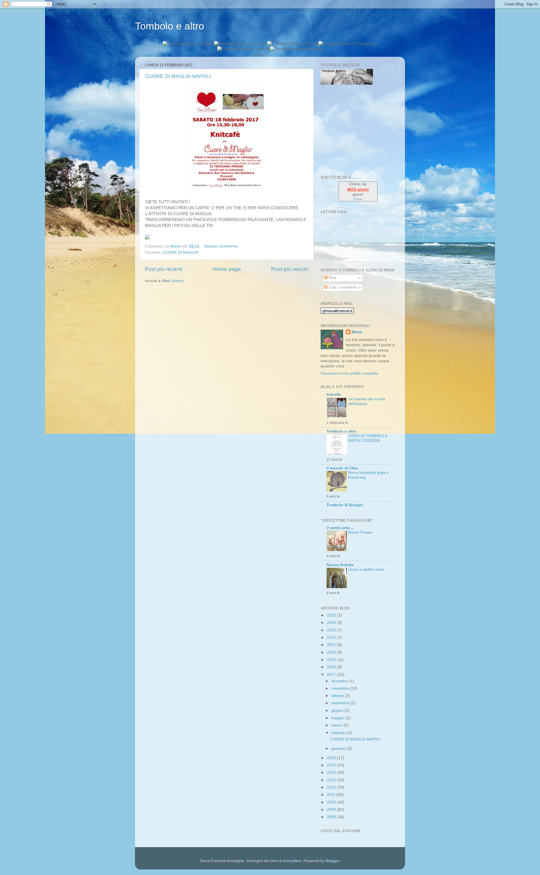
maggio (338, 718)
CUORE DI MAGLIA (180, 252)
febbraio (339, 733)
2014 (332, 772)
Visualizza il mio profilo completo (349, 373)
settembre (340, 703)
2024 (332, 622)
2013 (332, 780)
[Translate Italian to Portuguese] (347, 43)
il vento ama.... (340, 528)
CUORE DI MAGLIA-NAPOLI (178, 76)
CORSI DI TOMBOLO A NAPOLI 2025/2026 (367, 438)
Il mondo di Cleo (342, 468)
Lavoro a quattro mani (366, 569)
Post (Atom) (173, 281)
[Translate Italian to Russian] (296, 49)
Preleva (358, 199)
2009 (332, 809)
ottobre (338, 696)
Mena (357, 332)
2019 (332, 660)
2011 (331, 795)
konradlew (292, 861)
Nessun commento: (222, 246)
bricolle (334, 394)
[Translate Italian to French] (292, 43)
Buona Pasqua (360, 532)
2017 (332, 674)
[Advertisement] (356, 130)
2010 (332, 802)
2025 (332, 615)
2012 (332, 787)
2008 (332, 817)
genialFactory (277, 54)
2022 (332, 637)
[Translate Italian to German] (240, 43)
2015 (332, 765)
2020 (332, 652)
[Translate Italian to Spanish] (243, 49)
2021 (332, 645)
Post (331, 278)
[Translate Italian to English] (188, 43)
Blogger (332, 861)
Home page (227, 269)
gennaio (339, 748)
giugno (338, 710)
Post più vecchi (289, 269)
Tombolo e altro (169, 26)
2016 (332, 758)
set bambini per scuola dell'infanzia (366, 401)
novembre (340, 688)
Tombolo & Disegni (345, 505)
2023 (332, 630)
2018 (332, 667)
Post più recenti (163, 269)
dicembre (340, 681)
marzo (337, 725)
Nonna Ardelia (340, 565)
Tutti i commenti (342, 287)
